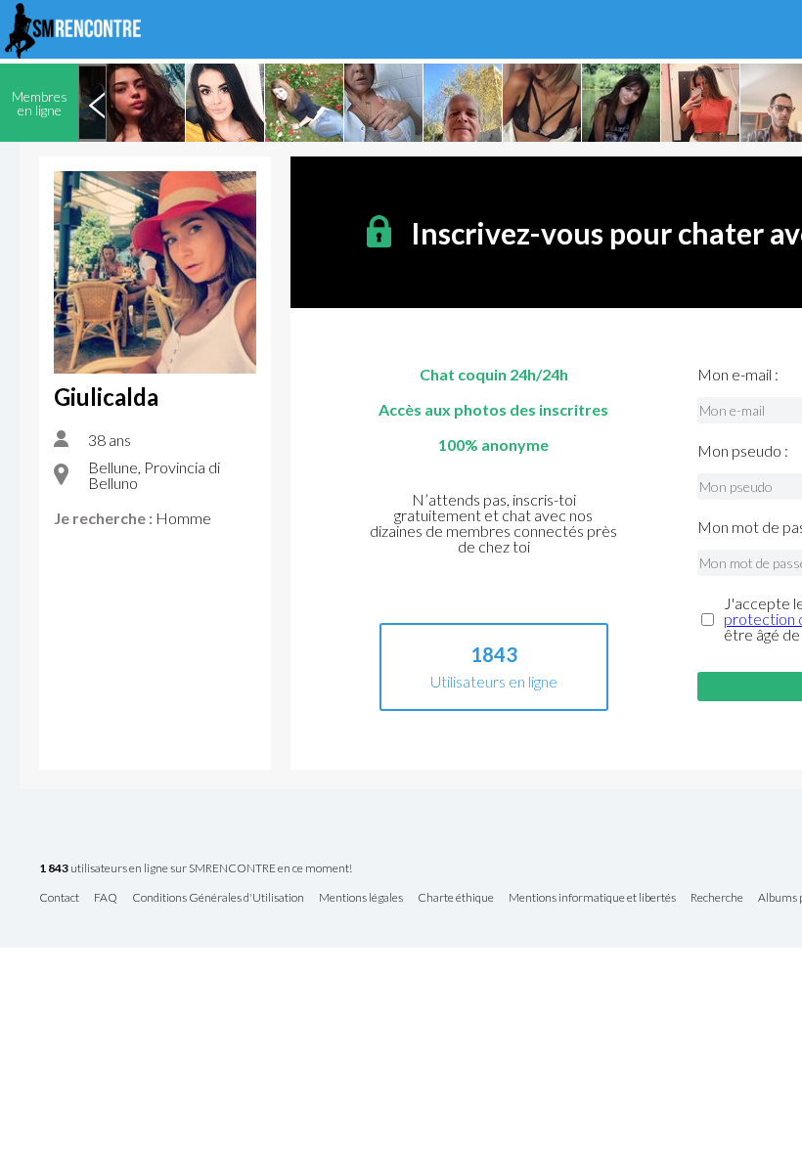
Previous (96, 103)
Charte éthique (456, 898)
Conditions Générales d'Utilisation (218, 898)
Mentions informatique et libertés (592, 898)
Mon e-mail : (738, 374)
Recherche (717, 898)
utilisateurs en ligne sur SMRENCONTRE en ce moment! (195, 869)
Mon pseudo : (742, 451)
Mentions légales (361, 898)
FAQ (105, 898)
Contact (59, 898)
